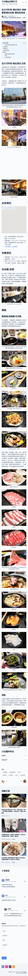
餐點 (4, 52)
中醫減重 (7, 880)
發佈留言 (4, 958)
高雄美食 (5, 772)
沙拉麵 (9, 909)
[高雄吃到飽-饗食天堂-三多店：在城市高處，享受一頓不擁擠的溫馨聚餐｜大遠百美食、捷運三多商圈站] (14, 801)
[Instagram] (6, 966)
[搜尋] (23, 2)
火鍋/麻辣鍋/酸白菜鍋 (12, 17)
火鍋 (16, 775)
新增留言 (5, 945)
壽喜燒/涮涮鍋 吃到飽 (10, 54)
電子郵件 (5, 935)
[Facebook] (3, 966)
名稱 (4, 931)
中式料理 (3, 17)
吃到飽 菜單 (6, 50)
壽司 (19, 772)
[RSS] (13, 966)
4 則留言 (13, 839)
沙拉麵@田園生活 (9, 1)
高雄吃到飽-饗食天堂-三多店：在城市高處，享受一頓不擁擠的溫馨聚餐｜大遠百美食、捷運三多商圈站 (14, 811)
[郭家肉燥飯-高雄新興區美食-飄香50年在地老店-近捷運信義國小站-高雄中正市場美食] (14, 849)
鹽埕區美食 (19, 17)
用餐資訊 (5, 48)
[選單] (25, 2)
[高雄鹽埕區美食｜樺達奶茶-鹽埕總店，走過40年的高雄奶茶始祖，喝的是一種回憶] (14, 825)
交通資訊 (14, 246)
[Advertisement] (14, 164)
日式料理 (22, 775)
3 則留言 (24, 17)
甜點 (6, 55)
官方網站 (8, 246)
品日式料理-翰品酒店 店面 (11, 45)
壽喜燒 (4, 775)
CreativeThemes (20, 973)
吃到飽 (6, 17)
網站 (4, 940)
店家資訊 (5, 46)
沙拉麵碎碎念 (8, 57)
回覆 (25, 881)
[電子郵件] (10, 966)
